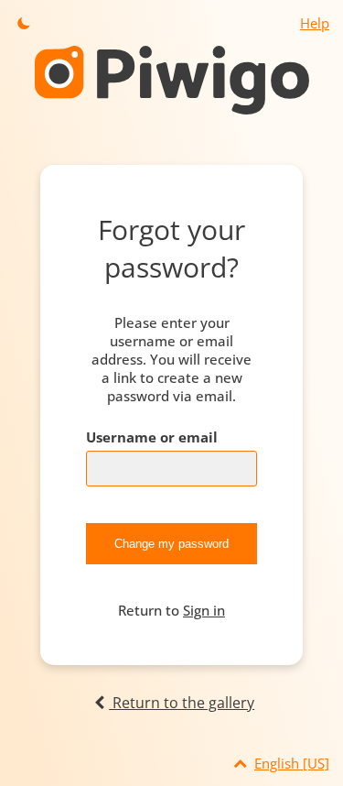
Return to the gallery (181, 703)
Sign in (204, 610)
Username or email (152, 437)
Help (314, 23)
